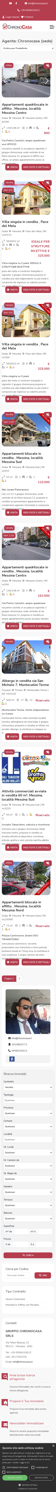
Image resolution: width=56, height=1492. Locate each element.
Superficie (9, 1226)
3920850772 (19, 1044)
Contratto (9, 1081)
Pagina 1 (9, 978)
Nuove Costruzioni (15, 1299)
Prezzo (7, 1239)
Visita (13, 167)
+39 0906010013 (30, 10)
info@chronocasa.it (37, 3)
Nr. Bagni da (10, 1173)
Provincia (8, 1107)
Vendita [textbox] (9, 1087)
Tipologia (8, 1095)
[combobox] (28, 48)
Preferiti (28, 17)
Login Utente (12, 17)
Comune (8, 1121)
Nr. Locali (9, 1147)
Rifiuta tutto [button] (41, 1477)
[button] (5, 80)
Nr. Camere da (11, 1160)
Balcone (8, 1213)
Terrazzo (8, 1199)
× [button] (53, 1446)
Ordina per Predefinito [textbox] (15, 48)
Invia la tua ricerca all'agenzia (22, 1377)
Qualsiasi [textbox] (10, 1152)
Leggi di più (25, 1462)
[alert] (28, 1467)
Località (8, 1134)
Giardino (8, 1186)
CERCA (29, 1255)
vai (44, 1275)
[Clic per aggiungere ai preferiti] (47, 65)
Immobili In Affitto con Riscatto (22, 1305)
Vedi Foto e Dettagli (36, 167)
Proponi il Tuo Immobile (27, 1401)
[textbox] (28, 1113)
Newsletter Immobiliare (27, 1423)
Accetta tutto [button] (15, 1477)
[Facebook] (16, 3)
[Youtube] (10, 3)
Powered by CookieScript (28, 1489)
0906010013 (19, 1050)
